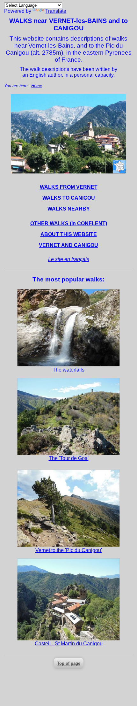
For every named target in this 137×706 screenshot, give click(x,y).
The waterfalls (68, 369)
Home (36, 85)
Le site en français (68, 259)
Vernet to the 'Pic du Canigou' (68, 550)
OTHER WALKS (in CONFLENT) (68, 223)
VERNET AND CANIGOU (68, 245)
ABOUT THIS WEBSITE (68, 234)
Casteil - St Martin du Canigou (69, 643)
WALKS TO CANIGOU (68, 198)
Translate (55, 11)
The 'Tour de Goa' (69, 458)
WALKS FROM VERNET (68, 187)
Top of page (68, 663)
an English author (42, 75)
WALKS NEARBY (68, 208)
